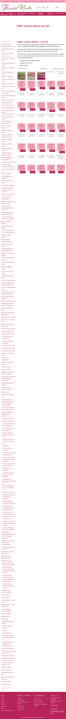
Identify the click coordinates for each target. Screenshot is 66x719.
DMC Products (14, 1)
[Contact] (58, 711)
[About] (54, 711)
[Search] (43, 7)
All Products (5, 1)
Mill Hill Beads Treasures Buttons (29, 1)
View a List (36, 698)
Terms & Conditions (38, 702)
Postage (3, 702)
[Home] (51, 711)
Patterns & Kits (53, 1)
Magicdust (43, 717)
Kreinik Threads (43, 1)
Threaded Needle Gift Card (7, 710)
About (2, 700)
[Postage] (56, 711)
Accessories (62, 1)
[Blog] (63, 711)
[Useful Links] (60, 711)
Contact (3, 704)
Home (2, 698)
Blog (2, 708)
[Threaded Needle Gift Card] (51, 713)
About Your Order (38, 700)
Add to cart (23, 89)
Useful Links (3, 706)
